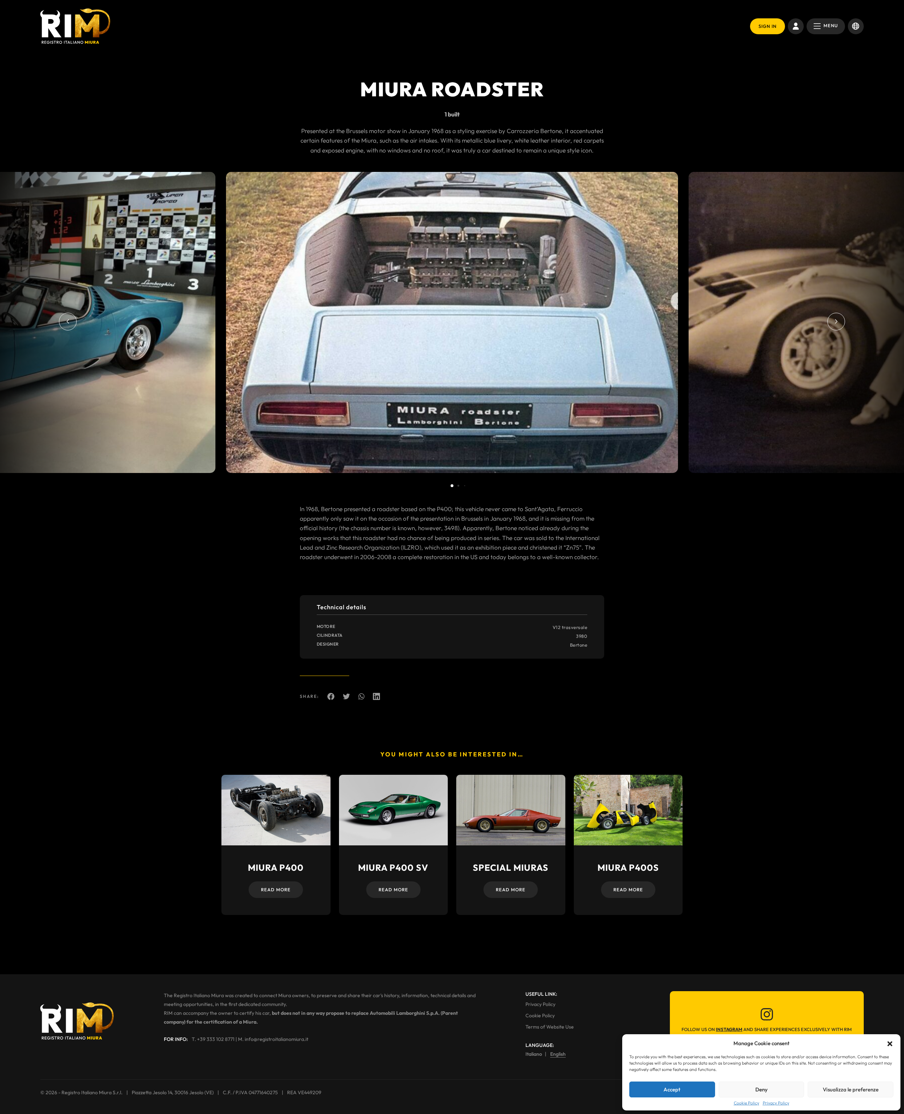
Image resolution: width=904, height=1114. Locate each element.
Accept (672, 1089)
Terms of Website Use (549, 1027)
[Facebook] (330, 696)
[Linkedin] (376, 696)
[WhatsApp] (361, 696)
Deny (761, 1089)
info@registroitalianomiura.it (276, 1039)
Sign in (768, 26)
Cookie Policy (746, 1103)
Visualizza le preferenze (851, 1089)
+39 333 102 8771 (215, 1039)
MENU (830, 25)
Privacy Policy (776, 1103)
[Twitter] (346, 696)
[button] (889, 1043)
